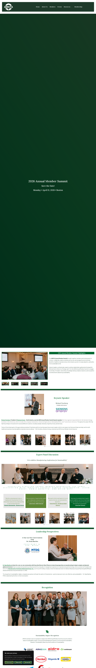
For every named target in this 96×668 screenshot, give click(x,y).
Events (59, 7)
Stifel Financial (39, 503)
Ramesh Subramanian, (10, 505)
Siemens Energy (21, 420)
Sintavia (83, 505)
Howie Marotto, (53, 503)
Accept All (27, 662)
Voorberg (5, 420)
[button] (3, 365)
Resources (67, 7)
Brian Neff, (78, 505)
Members (52, 7)
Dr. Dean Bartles (7, 565)
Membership (78, 7)
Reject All (18, 662)
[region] (18, 658)
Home (38, 7)
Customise (9, 662)
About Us (45, 7)
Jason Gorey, (32, 503)
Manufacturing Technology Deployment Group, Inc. (21, 568)
